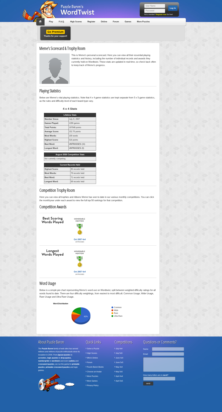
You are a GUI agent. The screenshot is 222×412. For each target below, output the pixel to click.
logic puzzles (52, 358)
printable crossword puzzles (58, 367)
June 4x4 (119, 358)
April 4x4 (119, 376)
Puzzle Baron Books (95, 367)
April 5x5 (119, 381)
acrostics (42, 358)
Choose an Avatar (94, 372)
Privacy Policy (92, 385)
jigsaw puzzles (64, 355)
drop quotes (66, 358)
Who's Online (92, 358)
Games (128, 21)
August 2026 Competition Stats (70, 154)
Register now (161, 14)
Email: (145, 354)
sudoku (72, 361)
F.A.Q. (61, 21)
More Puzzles (143, 21)
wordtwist (56, 361)
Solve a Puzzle (93, 349)
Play (51, 21)
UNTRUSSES (75, 144)
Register (91, 21)
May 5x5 (119, 372)
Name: (146, 349)
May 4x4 (119, 367)
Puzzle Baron (47, 349)
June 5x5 (119, 362)
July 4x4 (119, 349)
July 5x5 (119, 353)
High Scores (76, 21)
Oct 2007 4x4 (80, 239)
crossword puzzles (46, 364)
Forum (116, 21)
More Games (92, 381)
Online (104, 21)
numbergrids (43, 361)
